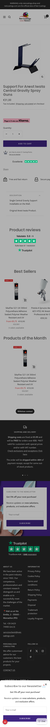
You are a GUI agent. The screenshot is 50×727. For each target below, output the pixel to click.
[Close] (46, 684)
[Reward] (5, 721)
